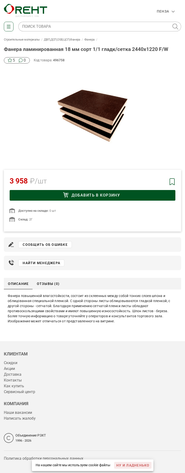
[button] (175, 26)
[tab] (18, 283)
